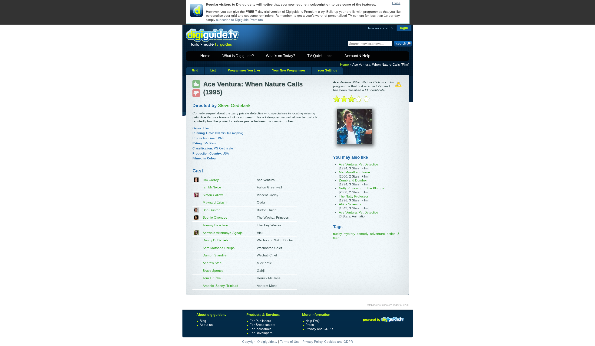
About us (206, 325)
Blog (203, 321)
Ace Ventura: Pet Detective (358, 164)
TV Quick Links (319, 56)
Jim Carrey (211, 180)
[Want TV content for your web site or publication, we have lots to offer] (383, 323)
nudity (337, 234)
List (213, 70)
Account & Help (357, 56)
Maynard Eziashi (215, 202)
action (391, 234)
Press (309, 325)
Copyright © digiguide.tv (259, 341)
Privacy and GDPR (319, 329)
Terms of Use (290, 341)
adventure (377, 234)
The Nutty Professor (353, 196)
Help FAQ (312, 321)
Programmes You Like (244, 70)
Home (205, 56)
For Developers (261, 333)
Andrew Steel (212, 263)
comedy (362, 234)
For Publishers (260, 321)
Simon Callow (213, 195)
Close (396, 3)
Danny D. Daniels (215, 240)
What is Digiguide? (238, 56)
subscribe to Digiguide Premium (239, 20)
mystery (349, 234)
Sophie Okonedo (215, 217)
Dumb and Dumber (353, 180)
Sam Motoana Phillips (219, 248)
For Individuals (260, 329)
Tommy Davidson (215, 225)
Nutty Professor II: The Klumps (361, 188)
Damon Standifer (215, 255)
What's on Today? (280, 56)
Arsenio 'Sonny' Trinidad (220, 286)
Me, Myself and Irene (354, 172)
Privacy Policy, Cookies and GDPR (327, 341)
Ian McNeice (212, 187)
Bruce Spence (213, 270)
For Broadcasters (262, 325)
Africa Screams (350, 204)
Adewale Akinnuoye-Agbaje (223, 233)
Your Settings (327, 70)
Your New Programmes (288, 70)
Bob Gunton (211, 210)
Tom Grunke (212, 278)
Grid (195, 70)
